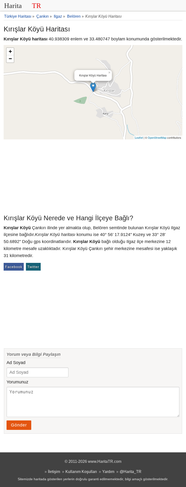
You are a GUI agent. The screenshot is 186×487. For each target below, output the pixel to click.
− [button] (10, 59)
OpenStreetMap (157, 137)
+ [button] (10, 51)
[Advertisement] (93, 176)
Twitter (33, 267)
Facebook (13, 267)
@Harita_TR (130, 471)
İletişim (54, 471)
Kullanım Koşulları (81, 471)
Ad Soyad (16, 362)
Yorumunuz (17, 382)
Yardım (108, 471)
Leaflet (139, 137)
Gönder (19, 425)
